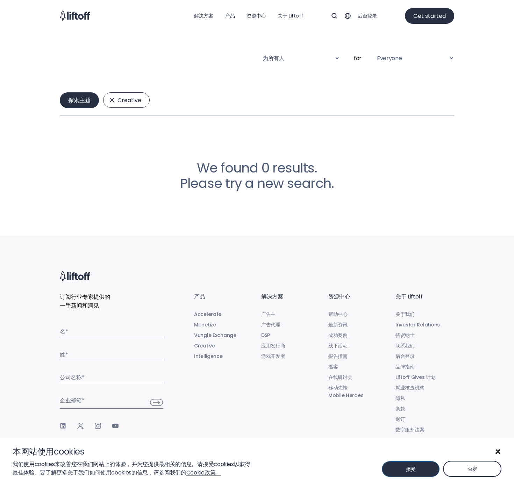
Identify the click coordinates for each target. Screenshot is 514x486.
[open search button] (334, 15)
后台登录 (367, 15)
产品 (230, 15)
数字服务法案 (409, 429)
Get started (429, 16)
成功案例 (338, 335)
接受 (410, 469)
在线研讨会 (340, 377)
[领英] (63, 426)
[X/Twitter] (80, 426)
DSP (265, 335)
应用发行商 (273, 345)
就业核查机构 (409, 387)
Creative (129, 100)
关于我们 (405, 314)
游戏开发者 (273, 356)
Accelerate (207, 314)
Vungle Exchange (215, 335)
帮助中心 (338, 314)
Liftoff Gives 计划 (415, 377)
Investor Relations (417, 324)
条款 (400, 408)
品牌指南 (405, 366)
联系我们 (405, 345)
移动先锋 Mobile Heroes (345, 391)
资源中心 (256, 15)
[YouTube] (115, 426)
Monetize (205, 324)
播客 (333, 366)
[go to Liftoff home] (75, 15)
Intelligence (208, 356)
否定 (472, 468)
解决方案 (203, 15)
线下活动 (338, 345)
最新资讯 (338, 324)
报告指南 (338, 356)
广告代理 (270, 324)
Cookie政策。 (203, 473)
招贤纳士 (405, 335)
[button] (497, 451)
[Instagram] (98, 426)
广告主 (268, 314)
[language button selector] (347, 15)
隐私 (400, 398)
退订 (400, 419)
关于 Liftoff (290, 15)
